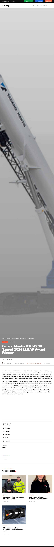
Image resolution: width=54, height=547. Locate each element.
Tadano (4, 447)
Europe (11, 341)
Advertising (39, 1)
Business (8, 338)
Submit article (29, 1)
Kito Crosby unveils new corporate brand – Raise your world (13, 529)
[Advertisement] (27, 19)
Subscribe (48, 1)
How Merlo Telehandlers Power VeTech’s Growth (14, 498)
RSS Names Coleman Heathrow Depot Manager (38, 498)
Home (3, 338)
